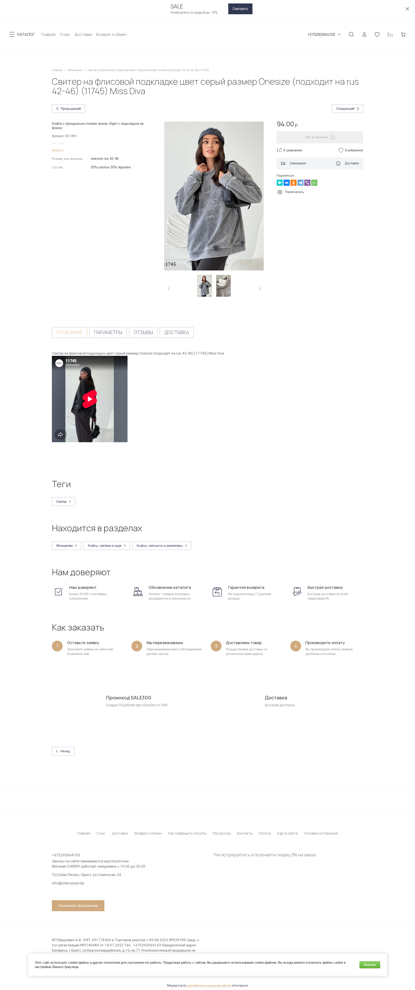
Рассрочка (221, 833)
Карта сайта (287, 833)
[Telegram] (300, 183)
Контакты (244, 833)
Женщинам (75, 70)
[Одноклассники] (293, 183)
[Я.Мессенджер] (280, 183)
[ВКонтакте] (287, 183)
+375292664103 (321, 34)
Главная (57, 70)
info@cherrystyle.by (68, 883)
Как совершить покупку (187, 833)
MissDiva (57, 150)
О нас (101, 833)
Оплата (265, 833)
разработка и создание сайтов (209, 985)
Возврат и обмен (148, 833)
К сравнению (293, 150)
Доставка (120, 833)
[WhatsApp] (314, 183)
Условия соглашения (321, 833)
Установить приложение (78, 906)
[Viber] (307, 183)
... (132, 33)
